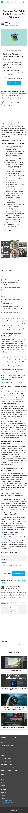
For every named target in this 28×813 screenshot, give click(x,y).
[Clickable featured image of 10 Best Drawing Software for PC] (14, 662)
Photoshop (24, 320)
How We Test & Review (6, 764)
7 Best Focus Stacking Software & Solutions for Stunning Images (14, 708)
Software (3, 7)
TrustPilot (18, 86)
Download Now (14, 83)
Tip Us (2, 751)
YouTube (15, 737)
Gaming (3, 783)
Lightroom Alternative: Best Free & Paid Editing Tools (14, 689)
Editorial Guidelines (6, 758)
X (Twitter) (11, 737)
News (2, 774)
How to (2, 780)
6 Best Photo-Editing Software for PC (14, 727)
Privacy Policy (4, 798)
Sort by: (16, 645)
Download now (17, 573)
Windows (3, 785)
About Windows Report (7, 746)
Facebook (8, 737)
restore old (8, 93)
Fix (1, 777)
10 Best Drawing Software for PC (14, 670)
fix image (17, 580)
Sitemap (3, 795)
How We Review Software (7, 767)
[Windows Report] (10, 2)
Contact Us (4, 748)
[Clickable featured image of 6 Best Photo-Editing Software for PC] (14, 719)
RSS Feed (3, 793)
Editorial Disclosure (6, 761)
